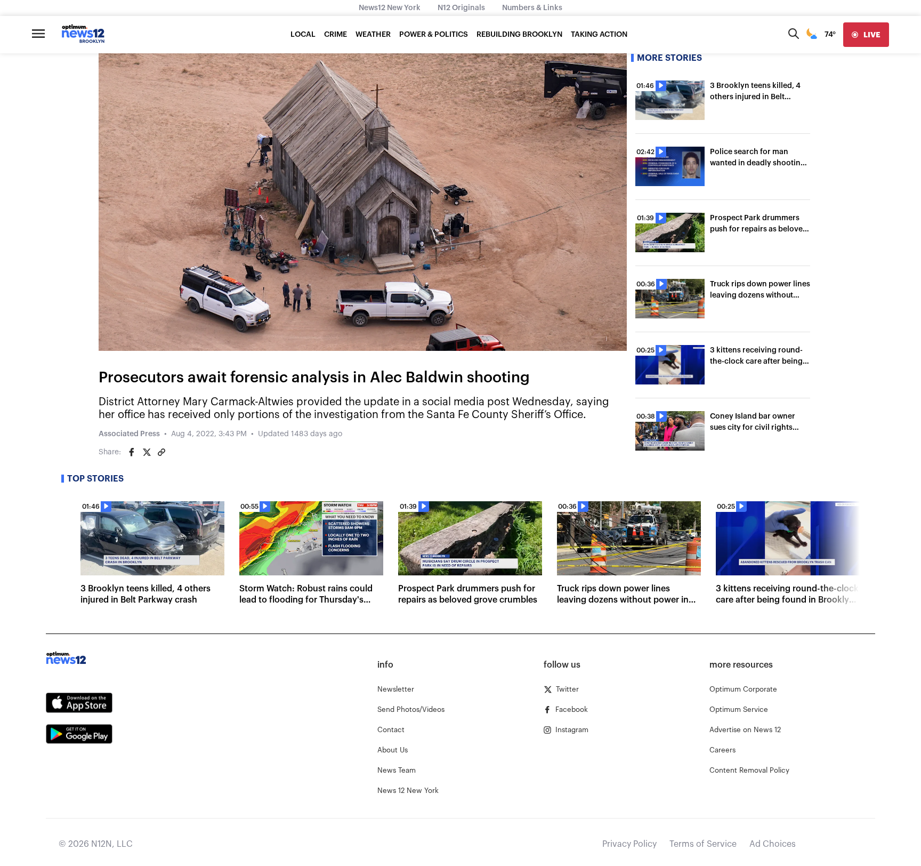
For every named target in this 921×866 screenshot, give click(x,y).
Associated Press (129, 434)
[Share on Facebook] (131, 452)
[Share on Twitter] (146, 452)
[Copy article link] (161, 452)
